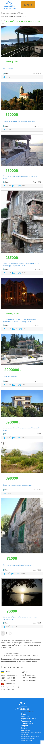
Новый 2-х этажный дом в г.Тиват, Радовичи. (19, 121)
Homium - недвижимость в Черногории (28, 718)
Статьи (24, 728)
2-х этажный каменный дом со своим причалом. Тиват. (20, 177)
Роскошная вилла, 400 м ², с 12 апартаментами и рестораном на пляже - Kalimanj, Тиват (20, 320)
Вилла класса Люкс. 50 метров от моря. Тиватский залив (21, 429)
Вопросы (25, 726)
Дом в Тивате (8, 69)
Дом (16, 13)
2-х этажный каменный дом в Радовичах (17, 565)
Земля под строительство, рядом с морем (17, 485)
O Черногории (27, 723)
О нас (23, 714)
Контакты (25, 730)
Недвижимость (7, 13)
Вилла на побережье (10, 376)
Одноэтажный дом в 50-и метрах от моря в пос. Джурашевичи (20, 618)
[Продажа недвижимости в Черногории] (10, 4)
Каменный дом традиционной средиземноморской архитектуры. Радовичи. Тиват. (21, 264)
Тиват (21, 13)
